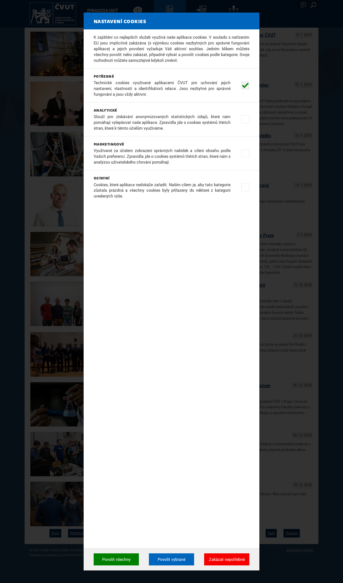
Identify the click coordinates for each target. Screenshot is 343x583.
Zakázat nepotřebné (227, 559)
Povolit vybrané (171, 559)
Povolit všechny (116, 559)
